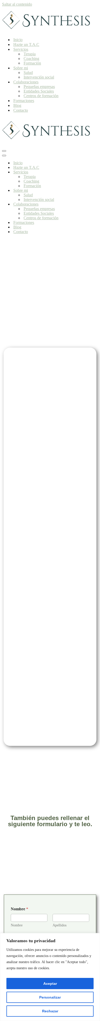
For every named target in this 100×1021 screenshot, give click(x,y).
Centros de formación (41, 96)
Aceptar (50, 983)
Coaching (31, 58)
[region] (50, 977)
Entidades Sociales (39, 91)
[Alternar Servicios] (91, 172)
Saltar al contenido (17, 4)
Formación (32, 63)
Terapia (30, 54)
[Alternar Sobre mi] (91, 190)
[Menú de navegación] (4, 151)
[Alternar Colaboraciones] (91, 204)
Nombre (17, 925)
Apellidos (59, 925)
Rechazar (50, 1011)
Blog (17, 105)
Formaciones (23, 100)
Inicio (18, 39)
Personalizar (50, 997)
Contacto (20, 110)
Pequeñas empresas (39, 86)
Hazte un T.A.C (26, 44)
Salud (28, 72)
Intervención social (39, 77)
